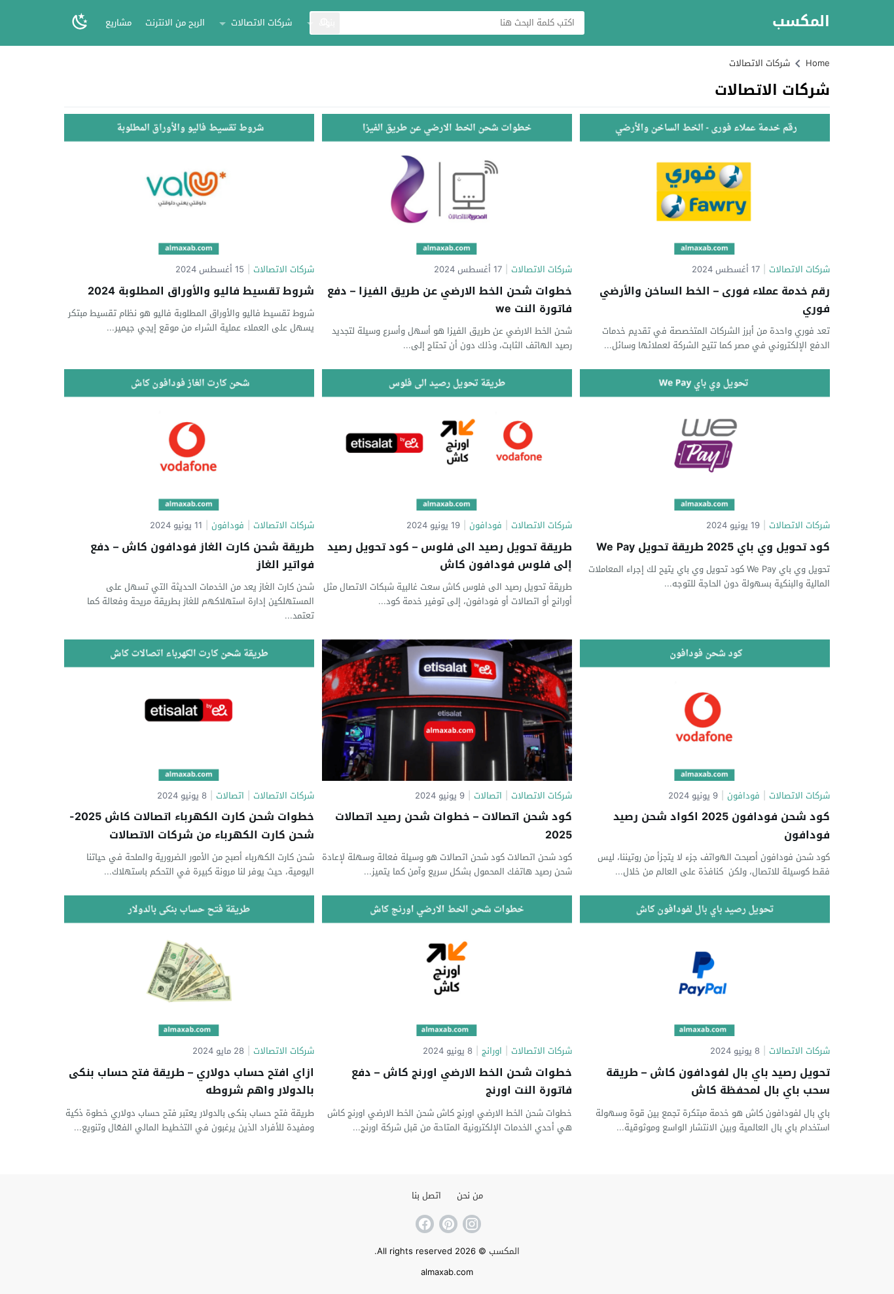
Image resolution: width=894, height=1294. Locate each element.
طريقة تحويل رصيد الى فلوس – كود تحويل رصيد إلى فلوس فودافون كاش (449, 556)
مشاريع (118, 22)
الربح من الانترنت (175, 22)
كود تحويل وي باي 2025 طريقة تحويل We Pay (713, 547)
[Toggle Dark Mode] (80, 22)
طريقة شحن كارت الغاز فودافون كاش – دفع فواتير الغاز (202, 556)
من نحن (470, 1195)
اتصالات (488, 796)
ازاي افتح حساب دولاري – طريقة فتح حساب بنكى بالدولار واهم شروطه (191, 1081)
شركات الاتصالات (261, 22)
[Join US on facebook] (423, 1224)
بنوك (327, 22)
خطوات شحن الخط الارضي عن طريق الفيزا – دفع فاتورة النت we (449, 300)
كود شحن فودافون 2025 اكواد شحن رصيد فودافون (721, 825)
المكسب (801, 21)
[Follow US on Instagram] (470, 1224)
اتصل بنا (426, 1195)
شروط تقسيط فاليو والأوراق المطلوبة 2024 (201, 291)
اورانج (492, 1051)
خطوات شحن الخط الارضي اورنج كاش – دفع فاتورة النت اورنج (461, 1081)
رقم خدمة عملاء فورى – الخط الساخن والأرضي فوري (714, 300)
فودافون (485, 525)
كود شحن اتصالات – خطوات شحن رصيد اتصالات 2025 (453, 825)
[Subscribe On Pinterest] (447, 1224)
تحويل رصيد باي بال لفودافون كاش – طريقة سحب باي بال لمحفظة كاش (718, 1081)
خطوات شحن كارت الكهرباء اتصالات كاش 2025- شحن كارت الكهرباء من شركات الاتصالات (191, 825)
